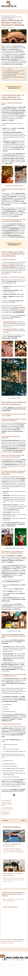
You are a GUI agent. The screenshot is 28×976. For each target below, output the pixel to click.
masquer (10, 68)
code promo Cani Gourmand (16, 310)
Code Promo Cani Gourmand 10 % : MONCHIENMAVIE (5, 813)
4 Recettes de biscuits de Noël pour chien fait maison (6, 804)
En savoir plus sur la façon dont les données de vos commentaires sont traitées (13, 941)
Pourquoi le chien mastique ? (10, 329)
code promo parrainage (19, 307)
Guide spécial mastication (10, 321)
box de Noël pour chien (20, 423)
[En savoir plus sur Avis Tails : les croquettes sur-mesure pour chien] (14, 835)
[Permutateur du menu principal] (25, 4)
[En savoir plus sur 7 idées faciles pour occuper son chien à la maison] (14, 865)
